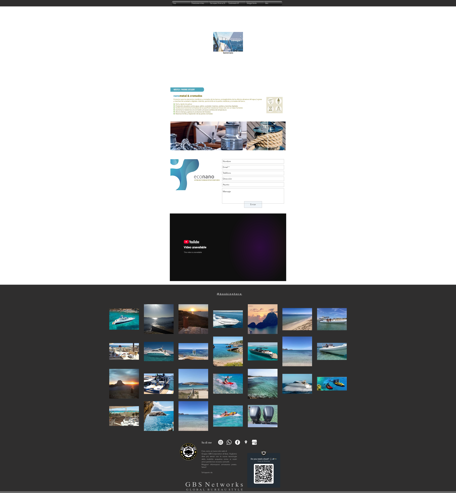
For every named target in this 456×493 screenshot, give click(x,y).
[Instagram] (220, 442)
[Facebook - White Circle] (237, 442)
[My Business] (254, 442)
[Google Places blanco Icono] (245, 442)
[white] (229, 442)
